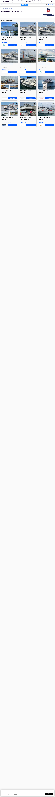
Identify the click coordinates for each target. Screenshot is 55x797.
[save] (16, 23)
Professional (28, 1)
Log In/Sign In (48, 1)
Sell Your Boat (34, 1)
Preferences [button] (15, 794)
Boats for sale (14, 1)
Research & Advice (20, 1)
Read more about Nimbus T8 (7, 17)
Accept (49, 793)
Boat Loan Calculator (40, 1)
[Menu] (51, 1)
